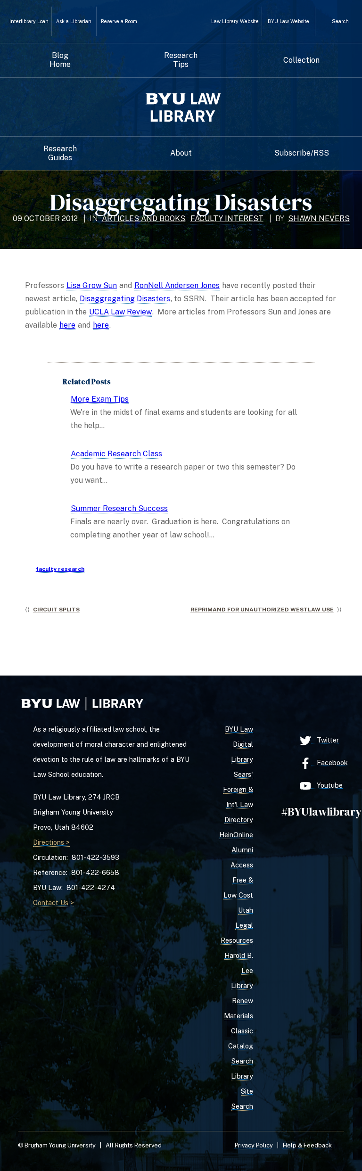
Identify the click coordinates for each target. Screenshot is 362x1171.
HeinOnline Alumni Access (236, 850)
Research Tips (180, 59)
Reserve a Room (119, 21)
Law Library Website (235, 21)
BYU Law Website (288, 21)
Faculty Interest (226, 218)
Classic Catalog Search (240, 1046)
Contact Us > (53, 903)
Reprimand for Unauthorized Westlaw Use (262, 609)
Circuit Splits (56, 609)
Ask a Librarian (73, 21)
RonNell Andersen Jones (177, 285)
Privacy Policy (254, 1145)
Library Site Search (242, 1091)
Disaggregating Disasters (125, 298)
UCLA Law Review (120, 311)
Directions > (51, 842)
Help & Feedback (307, 1145)
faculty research (60, 569)
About (181, 153)
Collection (301, 60)
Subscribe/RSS (301, 153)
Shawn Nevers (319, 218)
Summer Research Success (119, 508)
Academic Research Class (116, 453)
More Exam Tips (100, 399)
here (67, 325)
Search (340, 21)
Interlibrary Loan (29, 21)
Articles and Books (143, 218)
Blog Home (60, 59)
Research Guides (60, 153)
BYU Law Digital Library (239, 744)
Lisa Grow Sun (91, 285)
